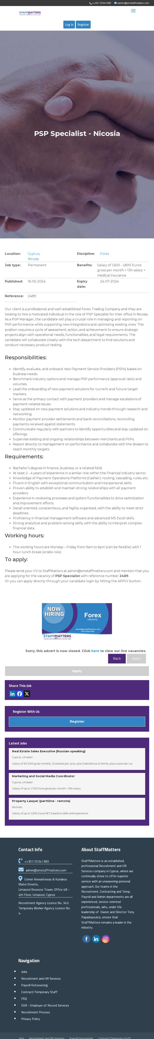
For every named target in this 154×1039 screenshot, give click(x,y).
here (95, 651)
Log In (69, 24)
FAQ (24, 998)
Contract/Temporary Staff (39, 992)
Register (83, 24)
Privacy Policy (30, 1019)
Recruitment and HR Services (41, 978)
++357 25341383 (36, 861)
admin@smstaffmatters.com (46, 870)
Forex (104, 254)
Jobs (24, 972)
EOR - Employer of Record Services (45, 1005)
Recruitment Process (35, 1012)
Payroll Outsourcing (34, 985)
